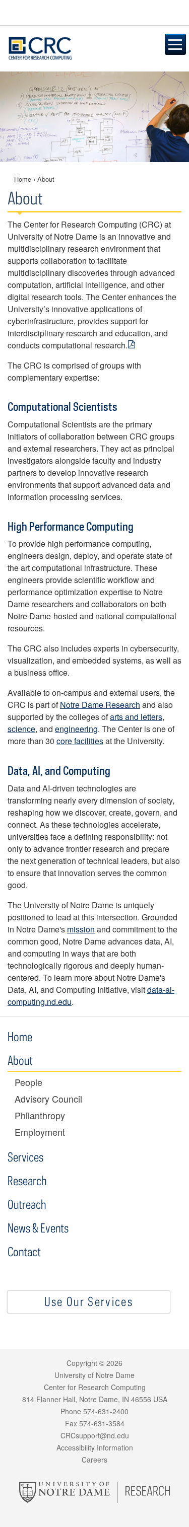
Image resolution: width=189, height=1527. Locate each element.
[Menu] (175, 44)
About (21, 1060)
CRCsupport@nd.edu (94, 1435)
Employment (40, 1132)
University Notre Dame (94, 12)
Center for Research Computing (77, 48)
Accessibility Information (94, 1447)
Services (25, 1156)
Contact (24, 1251)
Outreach (27, 1204)
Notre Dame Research (100, 704)
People (28, 1082)
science (21, 729)
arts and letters (136, 716)
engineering (76, 729)
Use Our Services (88, 1301)
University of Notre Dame (94, 1375)
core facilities (79, 741)
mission (81, 929)
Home (22, 179)
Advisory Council (48, 1099)
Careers (94, 1460)
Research (27, 1180)
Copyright (82, 1363)
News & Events (38, 1227)
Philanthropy (40, 1115)
